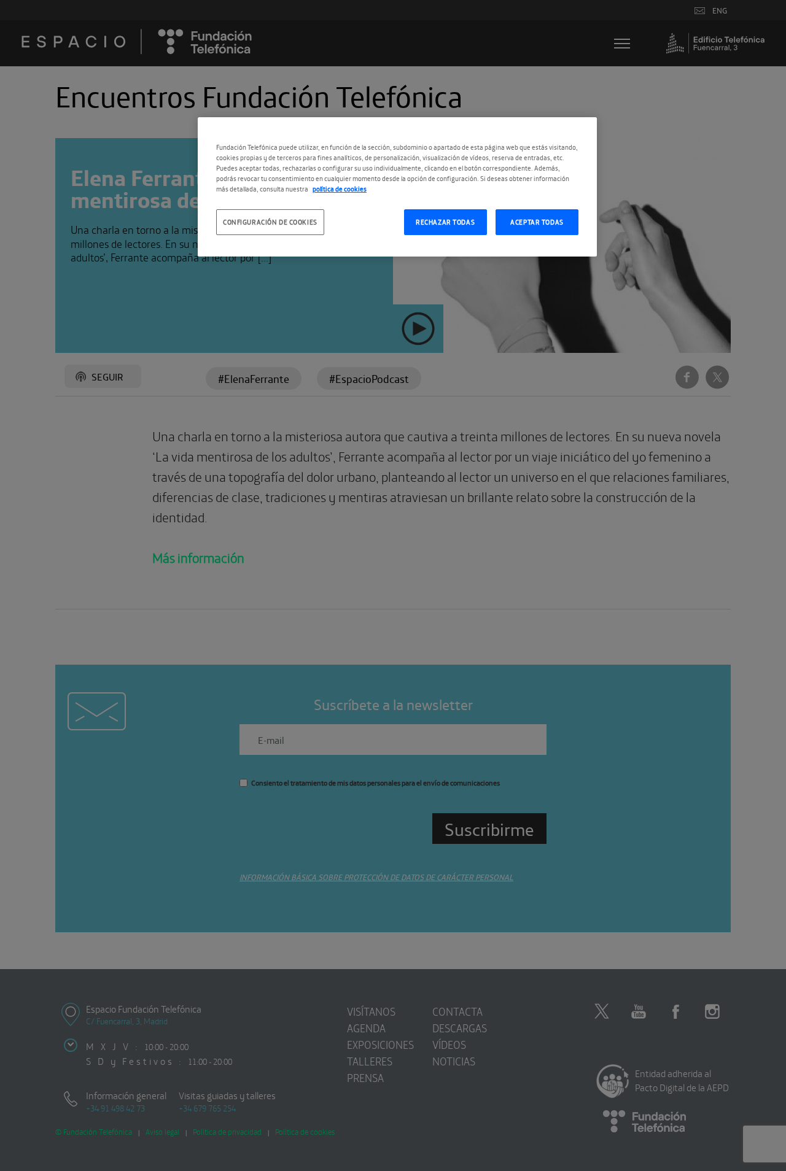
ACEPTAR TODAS (536, 221)
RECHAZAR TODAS (445, 221)
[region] (397, 187)
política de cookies (340, 188)
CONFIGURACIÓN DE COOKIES (270, 221)
